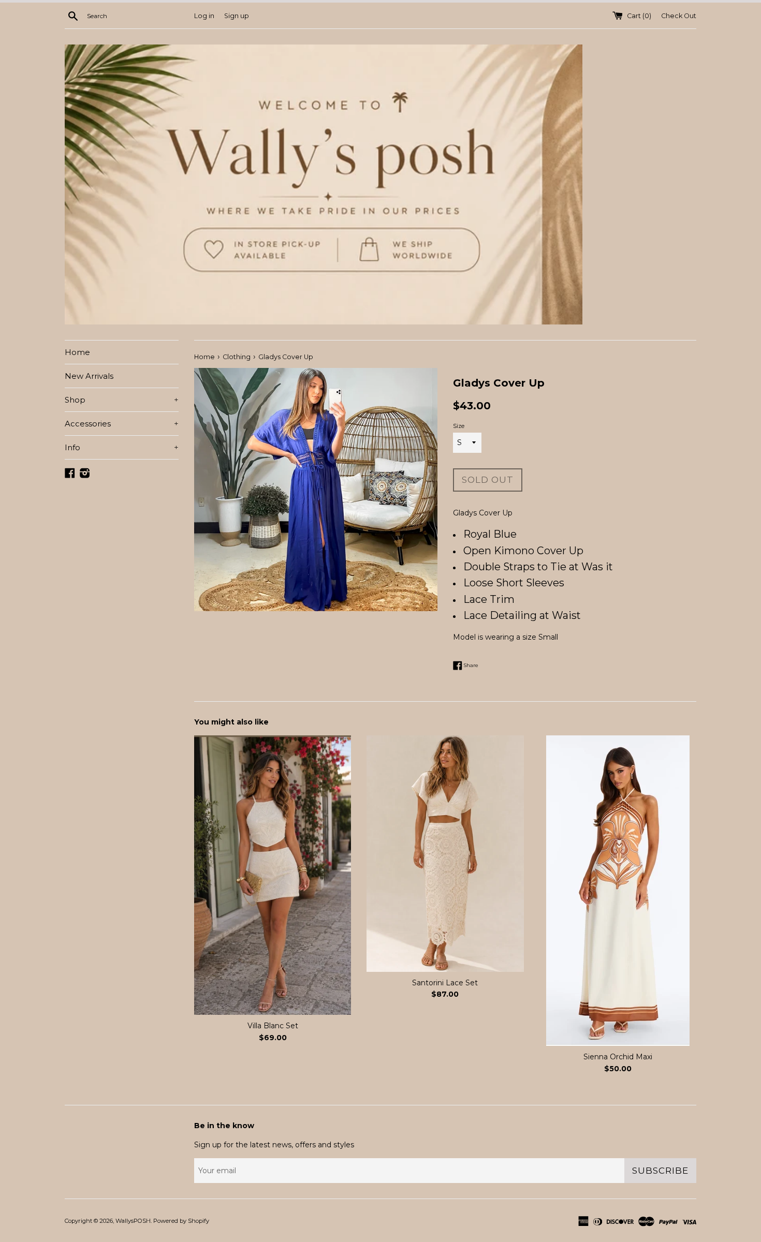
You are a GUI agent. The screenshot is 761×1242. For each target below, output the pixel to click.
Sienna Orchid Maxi (617, 1056)
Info (122, 447)
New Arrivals (89, 376)
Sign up (236, 16)
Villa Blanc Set (272, 1025)
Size (458, 426)
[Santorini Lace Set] (445, 853)
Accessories (122, 423)
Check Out (678, 16)
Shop (122, 400)
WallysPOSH (133, 1220)
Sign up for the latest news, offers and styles (274, 1144)
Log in (204, 16)
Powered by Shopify (181, 1220)
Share (470, 665)
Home (77, 352)
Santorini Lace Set (445, 982)
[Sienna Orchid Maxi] (617, 890)
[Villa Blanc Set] (272, 875)
